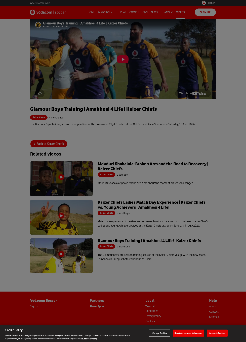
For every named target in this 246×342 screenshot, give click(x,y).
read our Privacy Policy (87, 338)
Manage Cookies (159, 333)
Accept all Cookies (217, 333)
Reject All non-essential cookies (188, 333)
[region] (123, 333)
